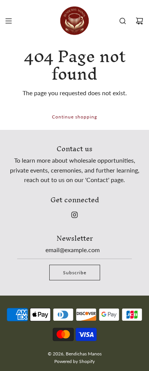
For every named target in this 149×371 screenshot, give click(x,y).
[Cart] (139, 21)
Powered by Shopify (74, 361)
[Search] (122, 21)
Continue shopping (74, 117)
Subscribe (74, 272)
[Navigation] (8, 21)
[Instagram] (74, 214)
